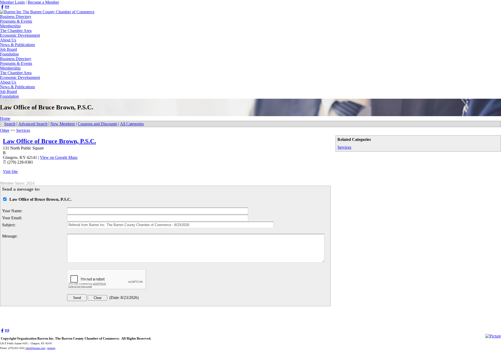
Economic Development (20, 35)
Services (344, 147)
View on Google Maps (58, 157)
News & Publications (17, 44)
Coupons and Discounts (97, 124)
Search (9, 124)
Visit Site (10, 171)
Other (4, 130)
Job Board (8, 49)
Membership (10, 26)
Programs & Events (16, 21)
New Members (62, 124)
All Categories (132, 124)
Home (5, 118)
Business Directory (15, 16)
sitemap (51, 348)
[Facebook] (2, 7)
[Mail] (7, 7)
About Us (8, 40)
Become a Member (43, 2)
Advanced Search (32, 124)
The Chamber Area (16, 30)
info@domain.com (35, 348)
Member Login (12, 2)
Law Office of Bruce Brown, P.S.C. (49, 141)
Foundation (9, 54)
